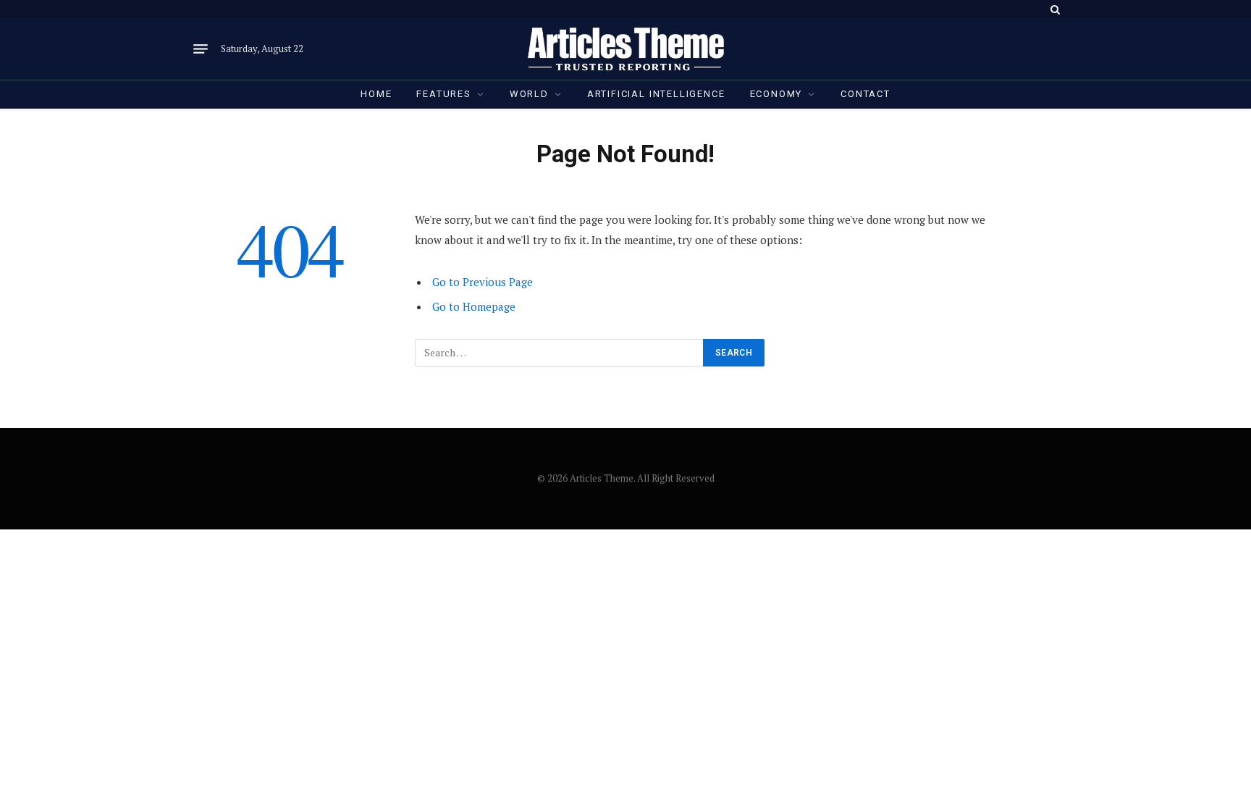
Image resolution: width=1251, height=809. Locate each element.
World (529, 93)
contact (865, 93)
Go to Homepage (473, 306)
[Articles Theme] (625, 49)
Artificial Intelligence (656, 93)
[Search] (1054, 9)
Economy (776, 93)
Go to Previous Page (482, 281)
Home (376, 93)
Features (443, 93)
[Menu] (200, 49)
